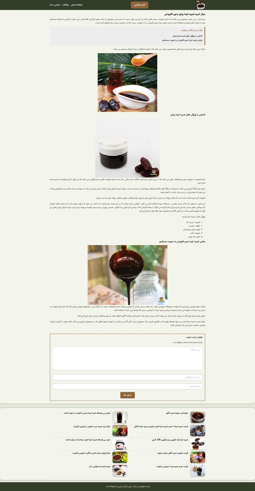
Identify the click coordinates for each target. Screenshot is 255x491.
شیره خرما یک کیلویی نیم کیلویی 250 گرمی (170, 440)
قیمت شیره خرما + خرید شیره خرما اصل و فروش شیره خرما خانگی (161, 426)
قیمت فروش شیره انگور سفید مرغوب (172, 453)
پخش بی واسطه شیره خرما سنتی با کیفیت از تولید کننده (87, 413)
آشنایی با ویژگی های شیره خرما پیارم (187, 36)
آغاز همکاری (139, 5)
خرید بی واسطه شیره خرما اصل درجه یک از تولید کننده (88, 440)
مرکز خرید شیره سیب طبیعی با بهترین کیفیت (91, 426)
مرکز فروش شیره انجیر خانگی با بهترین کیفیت (91, 453)
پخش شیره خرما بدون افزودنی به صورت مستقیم (182, 40)
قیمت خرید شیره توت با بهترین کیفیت (172, 466)
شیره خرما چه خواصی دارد (99, 466)
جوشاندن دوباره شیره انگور (177, 413)
